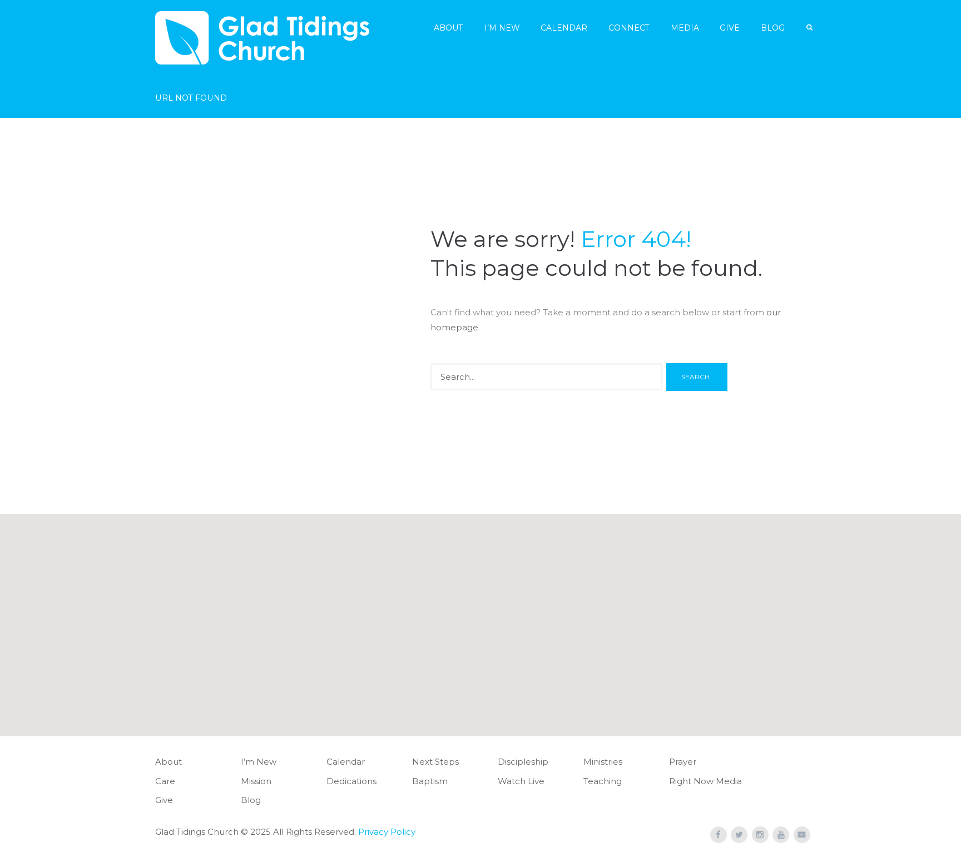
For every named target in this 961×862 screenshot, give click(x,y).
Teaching (602, 781)
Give (730, 28)
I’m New (502, 28)
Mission (256, 781)
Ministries (602, 761)
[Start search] (696, 377)
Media (685, 28)
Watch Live (521, 781)
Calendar (564, 28)
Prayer (682, 761)
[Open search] (810, 27)
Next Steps (435, 761)
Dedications (351, 781)
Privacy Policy (386, 831)
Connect (629, 28)
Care (165, 781)
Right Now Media (705, 781)
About (448, 28)
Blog (773, 28)
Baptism (430, 781)
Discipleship (523, 761)
